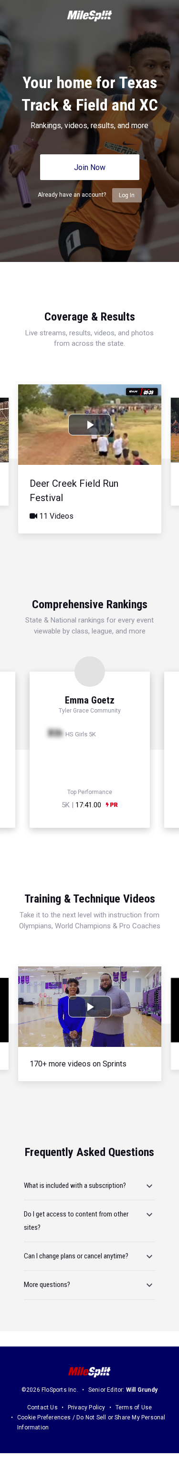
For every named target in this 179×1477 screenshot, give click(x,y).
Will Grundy (142, 1390)
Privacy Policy (86, 1407)
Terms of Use (134, 1407)
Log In (127, 195)
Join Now (89, 167)
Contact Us (42, 1407)
